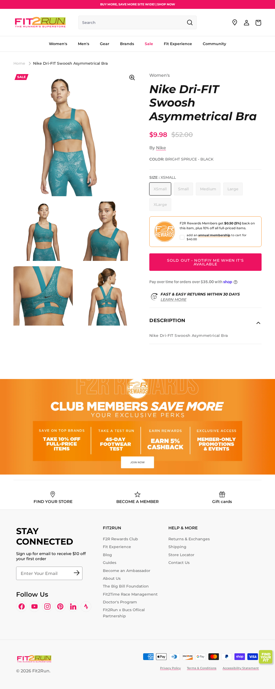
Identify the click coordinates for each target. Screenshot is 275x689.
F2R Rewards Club (120, 539)
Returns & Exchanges (189, 539)
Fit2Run (40, 670)
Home (19, 63)
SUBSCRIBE (76, 573)
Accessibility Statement (241, 668)
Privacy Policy (170, 668)
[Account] (246, 22)
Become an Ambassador (126, 570)
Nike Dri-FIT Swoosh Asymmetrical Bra (70, 63)
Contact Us (179, 562)
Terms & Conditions (201, 668)
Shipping (177, 546)
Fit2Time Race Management (130, 594)
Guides (109, 562)
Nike (161, 147)
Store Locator (181, 554)
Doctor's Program (120, 602)
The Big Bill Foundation (126, 586)
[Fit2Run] (40, 22)
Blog (107, 554)
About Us (112, 578)
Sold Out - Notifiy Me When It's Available (205, 262)
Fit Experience (117, 546)
